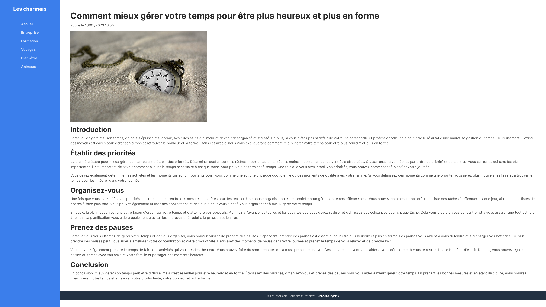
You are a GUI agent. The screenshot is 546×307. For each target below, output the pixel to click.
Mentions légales (328, 296)
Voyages (28, 49)
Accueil (27, 24)
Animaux (28, 66)
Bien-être (29, 58)
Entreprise (30, 32)
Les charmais (29, 9)
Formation (29, 41)
